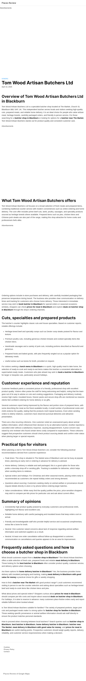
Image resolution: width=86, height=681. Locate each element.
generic (5, 79)
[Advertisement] (43, 41)
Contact (7, 651)
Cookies (7, 647)
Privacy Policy (9, 649)
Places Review (9, 3)
